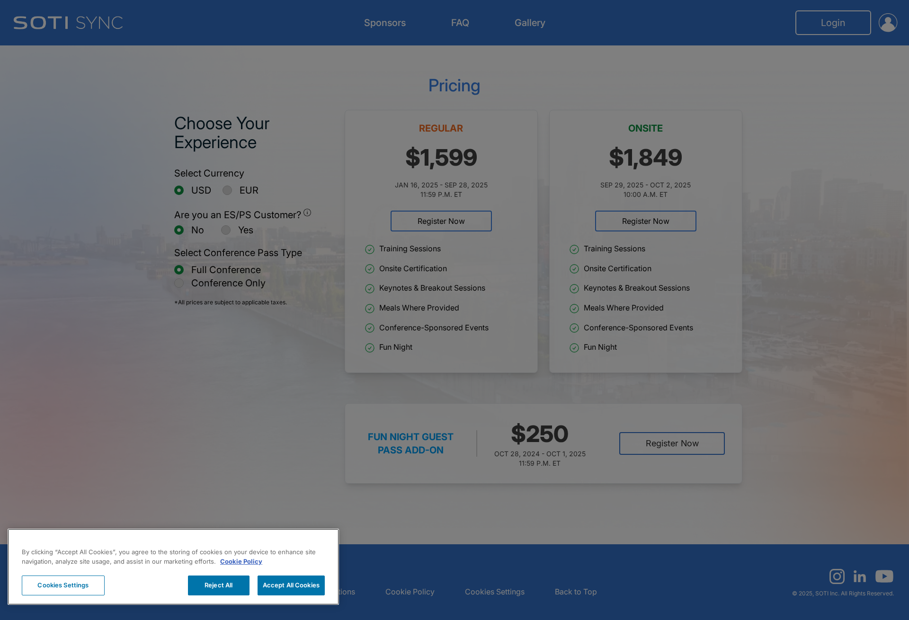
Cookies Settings (63, 585)
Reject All (218, 585)
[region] (173, 567)
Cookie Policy (241, 561)
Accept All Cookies (291, 585)
